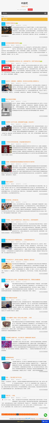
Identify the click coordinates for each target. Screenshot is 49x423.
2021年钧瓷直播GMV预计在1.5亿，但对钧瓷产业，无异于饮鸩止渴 (23, 61)
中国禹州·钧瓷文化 (10, 23)
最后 (36, 414)
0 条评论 (25, 25)
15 (29, 414)
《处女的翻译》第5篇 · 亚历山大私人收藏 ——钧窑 (19, 317)
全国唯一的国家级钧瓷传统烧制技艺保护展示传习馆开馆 (20, 161)
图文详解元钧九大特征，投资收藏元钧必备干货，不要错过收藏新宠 (23, 279)
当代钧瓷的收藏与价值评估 (12, 43)
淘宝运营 (46, 418)
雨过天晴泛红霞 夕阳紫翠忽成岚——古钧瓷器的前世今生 (20, 239)
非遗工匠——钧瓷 (10, 395)
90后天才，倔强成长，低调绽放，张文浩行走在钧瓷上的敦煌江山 (22, 81)
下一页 (33, 414)
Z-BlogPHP (37, 418)
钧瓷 (13, 25)
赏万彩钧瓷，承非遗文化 (12, 200)
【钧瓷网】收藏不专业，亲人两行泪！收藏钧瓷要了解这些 (20, 337)
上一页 (6, 414)
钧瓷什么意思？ (10, 181)
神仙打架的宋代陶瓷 (11, 99)
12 (22, 414)
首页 (3, 16)
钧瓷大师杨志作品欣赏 (11, 297)
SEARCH (30, 9)
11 (19, 414)
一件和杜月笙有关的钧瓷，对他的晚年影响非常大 (18, 142)
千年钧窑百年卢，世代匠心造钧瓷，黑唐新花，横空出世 (20, 259)
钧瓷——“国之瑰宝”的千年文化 (14, 377)
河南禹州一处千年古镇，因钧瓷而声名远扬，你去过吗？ (20, 122)
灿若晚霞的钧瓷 (10, 357)
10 (17, 414)
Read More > (42, 37)
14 (27, 414)
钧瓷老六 (8, 25)
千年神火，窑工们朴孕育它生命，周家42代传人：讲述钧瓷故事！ (22, 219)
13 (24, 414)
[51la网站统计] (28, 418)
